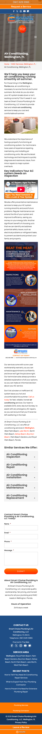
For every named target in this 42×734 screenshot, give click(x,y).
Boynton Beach (24, 659)
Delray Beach (20, 434)
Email (7, 533)
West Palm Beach (21, 665)
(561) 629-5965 (21, 2)
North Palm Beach (18, 662)
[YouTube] (24, 12)
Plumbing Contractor (21, 711)
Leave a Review (21, 727)
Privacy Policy (21, 722)
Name (7, 524)
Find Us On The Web (21, 642)
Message (9, 550)
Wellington (29, 428)
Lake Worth (24, 431)
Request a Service (21, 6)
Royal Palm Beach (23, 656)
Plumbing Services (21, 705)
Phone (8, 541)
